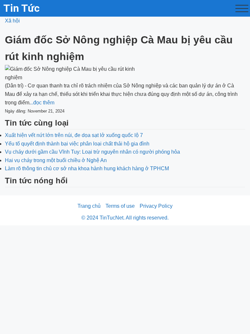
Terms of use (120, 206)
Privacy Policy (156, 206)
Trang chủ (89, 206)
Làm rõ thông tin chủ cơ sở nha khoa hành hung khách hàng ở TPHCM (87, 168)
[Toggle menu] (241, 8)
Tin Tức (21, 8)
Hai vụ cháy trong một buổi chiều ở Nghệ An (56, 160)
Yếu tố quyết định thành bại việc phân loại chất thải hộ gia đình (77, 143)
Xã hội (12, 20)
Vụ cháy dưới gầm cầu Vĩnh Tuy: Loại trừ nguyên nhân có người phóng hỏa (92, 152)
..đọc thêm (42, 102)
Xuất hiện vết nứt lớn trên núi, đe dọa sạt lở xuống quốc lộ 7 (74, 135)
